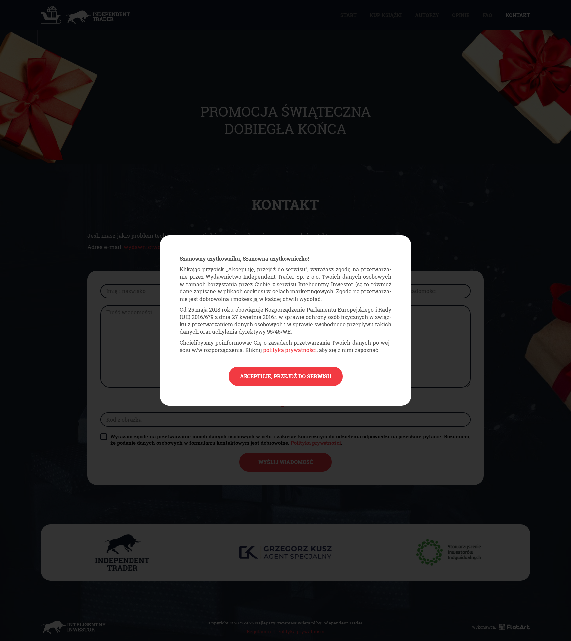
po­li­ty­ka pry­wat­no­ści (290, 349)
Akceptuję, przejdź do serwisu (285, 376)
